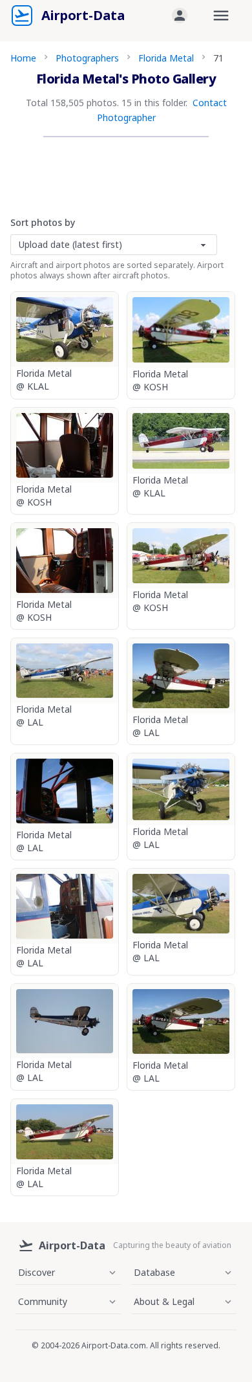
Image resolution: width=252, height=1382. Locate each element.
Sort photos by (42, 222)
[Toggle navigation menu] (221, 15)
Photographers (87, 58)
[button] (179, 15)
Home (23, 58)
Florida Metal (166, 58)
